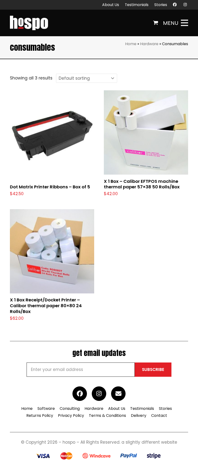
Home (130, 43)
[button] (155, 23)
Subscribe (153, 369)
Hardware (149, 43)
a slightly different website (149, 442)
